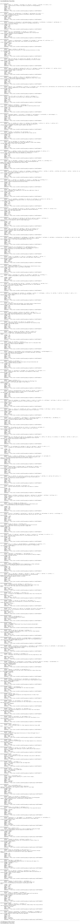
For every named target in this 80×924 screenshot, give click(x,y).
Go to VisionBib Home (4, 1)
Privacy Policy (11, 1)
